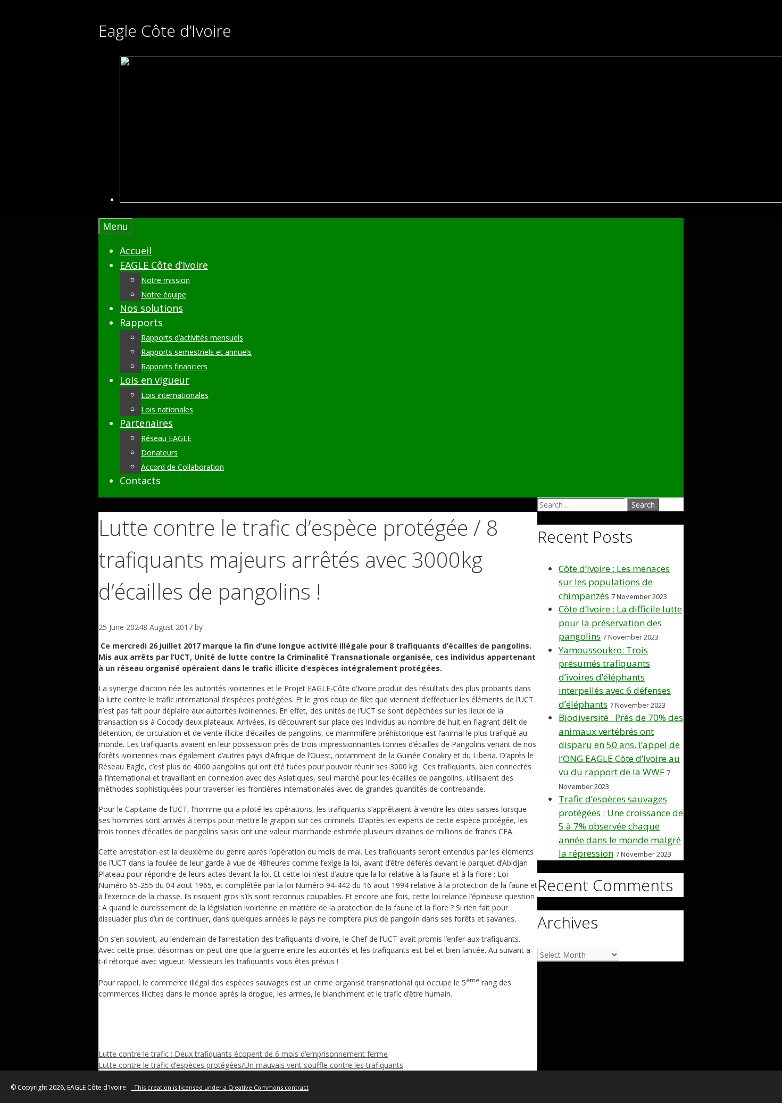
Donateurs (159, 452)
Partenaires (146, 423)
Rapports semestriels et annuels (196, 352)
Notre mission (165, 280)
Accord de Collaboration (182, 467)
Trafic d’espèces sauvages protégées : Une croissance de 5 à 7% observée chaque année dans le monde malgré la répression (621, 826)
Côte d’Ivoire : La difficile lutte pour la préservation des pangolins (620, 622)
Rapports (141, 322)
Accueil (136, 250)
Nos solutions (151, 308)
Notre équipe (163, 294)
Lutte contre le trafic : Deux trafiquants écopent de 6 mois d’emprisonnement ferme (243, 1054)
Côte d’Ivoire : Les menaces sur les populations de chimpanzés (614, 582)
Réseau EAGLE (166, 438)
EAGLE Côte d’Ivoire (164, 265)
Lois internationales (175, 395)
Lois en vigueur (154, 380)
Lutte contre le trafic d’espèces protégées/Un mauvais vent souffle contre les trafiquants (250, 1065)
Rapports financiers (174, 366)
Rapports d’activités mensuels (192, 338)
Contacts (140, 480)
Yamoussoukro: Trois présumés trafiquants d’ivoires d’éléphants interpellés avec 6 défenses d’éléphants (615, 677)
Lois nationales (167, 409)
